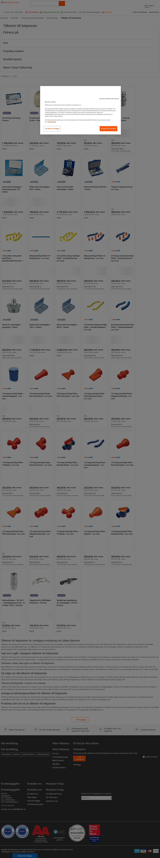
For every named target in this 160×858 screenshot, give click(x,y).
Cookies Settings (52, 128)
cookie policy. (51, 122)
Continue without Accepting (109, 98)
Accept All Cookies (108, 128)
